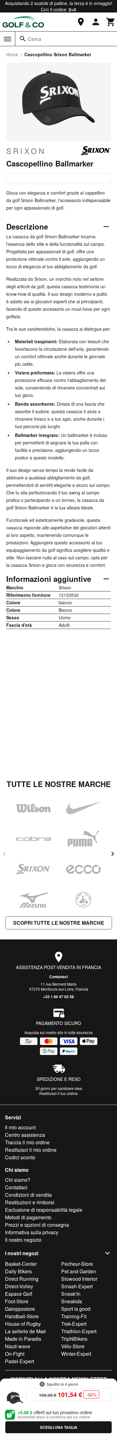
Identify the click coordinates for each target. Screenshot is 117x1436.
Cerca (34, 38)
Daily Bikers (18, 1271)
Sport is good (75, 1308)
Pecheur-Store (77, 1263)
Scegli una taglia (58, 1427)
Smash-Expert (77, 1286)
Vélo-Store (73, 1346)
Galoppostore (20, 1308)
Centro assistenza (25, 1134)
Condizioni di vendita (28, 1194)
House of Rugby (23, 1323)
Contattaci (58, 976)
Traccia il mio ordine (27, 1142)
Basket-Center (21, 1263)
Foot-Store (16, 1301)
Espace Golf (18, 1293)
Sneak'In (70, 1293)
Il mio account (20, 1127)
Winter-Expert (76, 1353)
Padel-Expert (19, 1361)
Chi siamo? (17, 1179)
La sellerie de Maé (25, 1331)
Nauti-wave (17, 1346)
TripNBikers (74, 1338)
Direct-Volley (19, 1286)
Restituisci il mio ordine (30, 1149)
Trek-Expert (73, 1323)
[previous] (4, 853)
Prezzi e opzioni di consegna (37, 1224)
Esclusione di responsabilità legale (43, 1209)
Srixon (26, 151)
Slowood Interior (79, 1278)
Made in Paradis (23, 1338)
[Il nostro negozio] (81, 22)
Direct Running (21, 1278)
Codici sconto (20, 1157)
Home (12, 54)
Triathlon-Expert (78, 1331)
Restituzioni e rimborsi (29, 1202)
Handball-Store (22, 1316)
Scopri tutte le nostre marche (58, 922)
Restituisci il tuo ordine (58, 1093)
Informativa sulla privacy (31, 1232)
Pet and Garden (78, 1271)
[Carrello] (111, 22)
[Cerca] (23, 39)
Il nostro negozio (23, 1239)
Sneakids (71, 1301)
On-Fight (14, 1353)
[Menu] (7, 39)
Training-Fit (73, 1316)
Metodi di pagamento (28, 1217)
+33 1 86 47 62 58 (58, 996)
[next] (112, 853)
